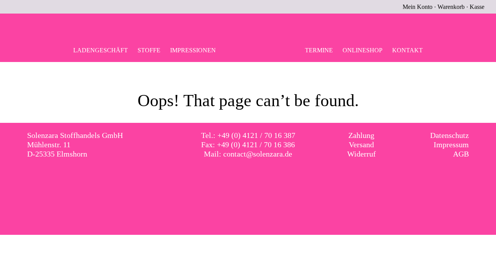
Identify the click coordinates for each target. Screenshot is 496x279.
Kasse (477, 6)
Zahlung (361, 135)
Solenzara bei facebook (240, 176)
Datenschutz (449, 135)
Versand (361, 144)
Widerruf (361, 154)
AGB (461, 154)
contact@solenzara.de (257, 154)
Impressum (451, 144)
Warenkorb (451, 6)
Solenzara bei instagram (256, 176)
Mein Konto (417, 6)
